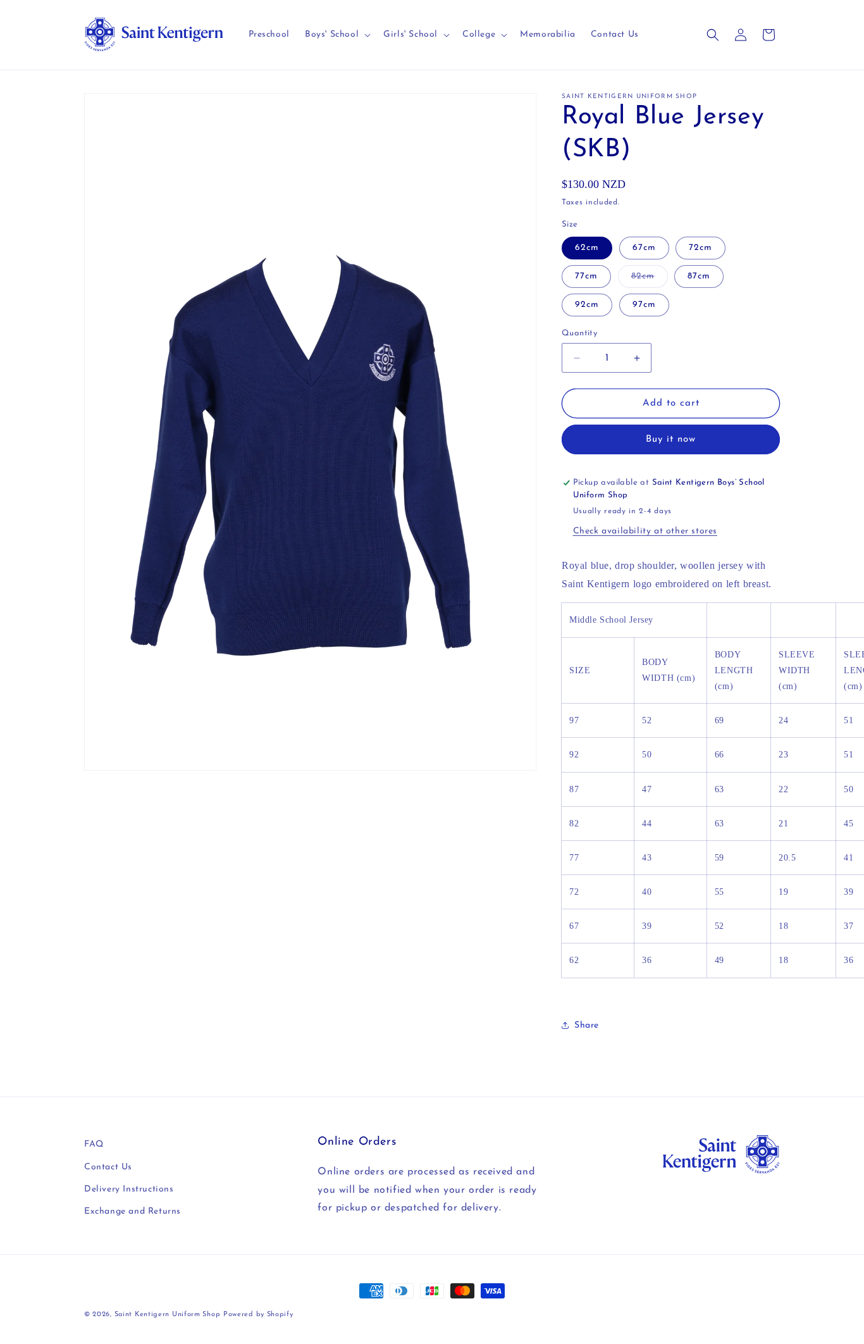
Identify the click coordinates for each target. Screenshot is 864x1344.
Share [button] (586, 1025)
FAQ (94, 1144)
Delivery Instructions (129, 1189)
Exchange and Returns (132, 1211)
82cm (649, 279)
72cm (700, 247)
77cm (586, 276)
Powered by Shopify (258, 1314)
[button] (336, 35)
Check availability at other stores (645, 531)
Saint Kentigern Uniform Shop (167, 1314)
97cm (644, 304)
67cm (644, 247)
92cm (587, 304)
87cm (699, 276)
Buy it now (671, 439)
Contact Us (108, 1167)
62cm (587, 247)
